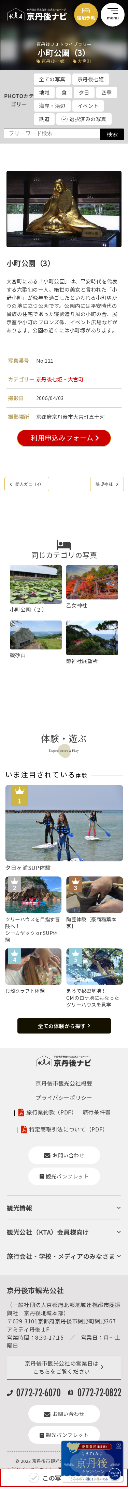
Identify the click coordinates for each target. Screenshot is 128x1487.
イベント (88, 105)
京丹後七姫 (90, 79)
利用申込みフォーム (61, 438)
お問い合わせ (68, 1155)
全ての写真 (52, 79)
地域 (44, 92)
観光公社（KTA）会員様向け (48, 1231)
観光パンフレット (67, 1176)
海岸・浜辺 (52, 105)
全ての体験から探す (62, 1025)
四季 (106, 92)
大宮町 (76, 379)
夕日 (84, 92)
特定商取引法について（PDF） (68, 1129)
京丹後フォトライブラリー (64, 44)
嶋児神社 (104, 484)
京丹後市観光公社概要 (63, 1083)
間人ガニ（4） (29, 484)
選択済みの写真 (87, 118)
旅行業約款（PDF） (51, 1112)
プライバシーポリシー (63, 1097)
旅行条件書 (97, 1112)
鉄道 (44, 118)
